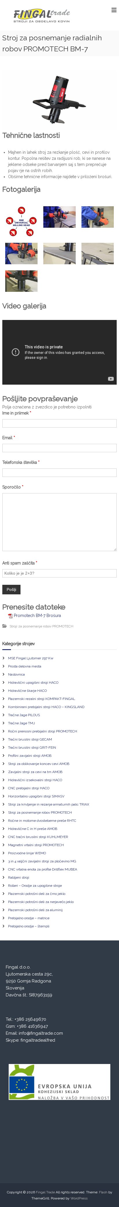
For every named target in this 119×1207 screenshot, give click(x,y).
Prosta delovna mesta (24, 666)
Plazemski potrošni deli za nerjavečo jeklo (41, 902)
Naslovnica (16, 674)
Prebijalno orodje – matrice (28, 918)
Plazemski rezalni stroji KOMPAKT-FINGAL (41, 699)
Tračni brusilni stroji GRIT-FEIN (32, 747)
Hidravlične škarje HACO (27, 691)
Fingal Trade (45, 1192)
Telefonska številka (21, 462)
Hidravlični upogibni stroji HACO (33, 683)
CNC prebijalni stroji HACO (28, 788)
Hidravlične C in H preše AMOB (32, 829)
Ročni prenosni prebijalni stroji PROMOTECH (42, 731)
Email (8, 437)
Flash (103, 1192)
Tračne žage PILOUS (24, 715)
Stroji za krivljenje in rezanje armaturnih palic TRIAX (48, 804)
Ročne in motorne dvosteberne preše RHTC (42, 821)
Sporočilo (12, 487)
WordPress (79, 1198)
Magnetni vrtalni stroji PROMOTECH (36, 845)
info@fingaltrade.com (41, 1033)
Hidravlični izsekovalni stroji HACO (35, 780)
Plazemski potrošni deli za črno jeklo (36, 894)
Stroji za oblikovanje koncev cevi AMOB (38, 764)
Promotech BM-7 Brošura (37, 615)
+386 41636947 (32, 1026)
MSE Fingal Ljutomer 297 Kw (30, 658)
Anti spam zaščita (19, 563)
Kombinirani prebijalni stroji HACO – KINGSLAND (46, 707)
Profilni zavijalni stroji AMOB (29, 756)
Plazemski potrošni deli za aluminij (35, 910)
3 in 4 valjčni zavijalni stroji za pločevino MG (42, 861)
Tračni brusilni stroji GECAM (30, 739)
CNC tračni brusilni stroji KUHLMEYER (38, 837)
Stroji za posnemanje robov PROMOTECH (41, 626)
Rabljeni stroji (18, 877)
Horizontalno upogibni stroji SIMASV (36, 796)
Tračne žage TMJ (21, 723)
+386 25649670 (30, 1019)
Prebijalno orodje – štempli (28, 926)
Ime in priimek (16, 413)
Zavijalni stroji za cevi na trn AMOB (35, 772)
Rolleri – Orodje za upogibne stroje (35, 886)
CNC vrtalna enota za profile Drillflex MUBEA (42, 869)
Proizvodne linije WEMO (27, 853)
